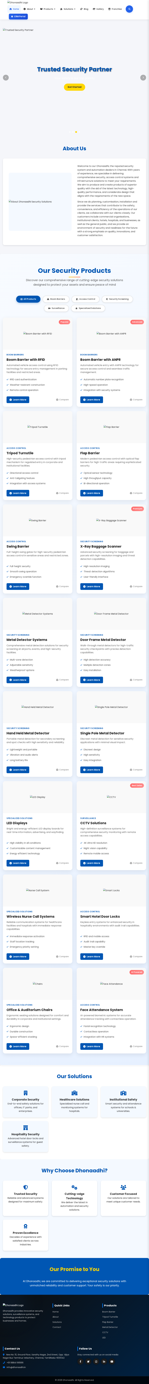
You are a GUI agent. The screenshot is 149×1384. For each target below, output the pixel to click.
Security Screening (119, 299)
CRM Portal (19, 16)
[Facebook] (80, 1361)
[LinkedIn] (104, 1361)
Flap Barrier (107, 1322)
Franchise (117, 9)
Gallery (100, 9)
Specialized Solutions (90, 308)
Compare (64, 399)
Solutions (68, 9)
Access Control (87, 299)
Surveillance (58, 308)
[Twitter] (88, 1361)
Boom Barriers (57, 299)
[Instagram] (96, 1361)
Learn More (74, 87)
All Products (30, 299)
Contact (57, 1327)
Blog (86, 9)
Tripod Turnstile (110, 1316)
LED (104, 1337)
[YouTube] (112, 1361)
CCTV (105, 1332)
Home (16, 9)
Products (48, 9)
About (30, 9)
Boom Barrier (108, 1311)
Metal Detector (110, 1327)
